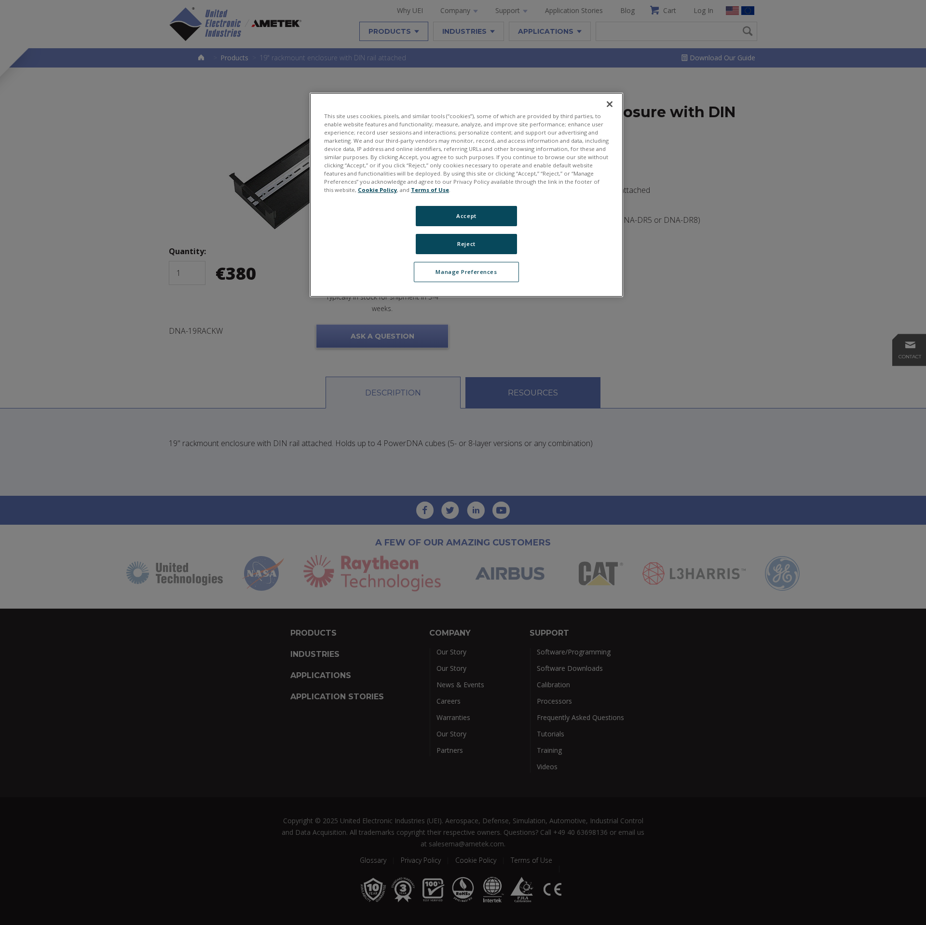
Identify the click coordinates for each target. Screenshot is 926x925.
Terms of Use (430, 189)
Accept (466, 215)
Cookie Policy (377, 189)
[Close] (609, 104)
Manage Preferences (466, 271)
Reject (466, 243)
